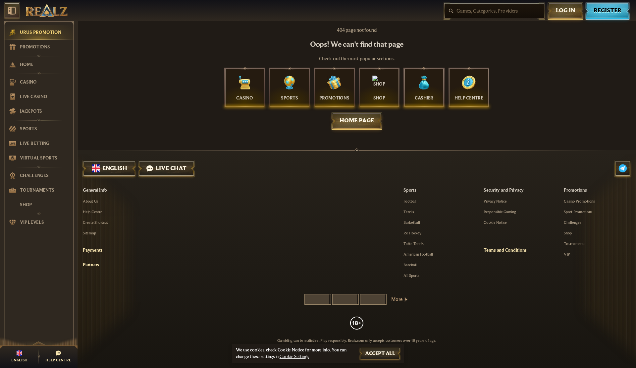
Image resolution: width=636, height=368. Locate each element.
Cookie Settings (294, 356)
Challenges (572, 222)
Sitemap (89, 233)
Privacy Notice (495, 201)
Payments (92, 250)
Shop (568, 233)
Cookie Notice (495, 222)
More (396, 299)
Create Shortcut (95, 222)
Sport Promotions (578, 212)
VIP (567, 254)
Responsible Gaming (500, 212)
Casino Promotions (579, 201)
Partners (91, 265)
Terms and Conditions (505, 250)
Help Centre (92, 212)
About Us (90, 201)
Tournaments (574, 243)
